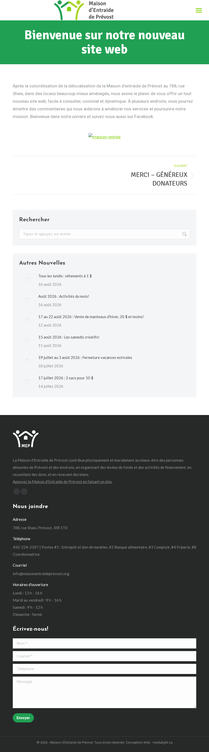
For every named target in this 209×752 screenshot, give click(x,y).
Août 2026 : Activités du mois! (63, 296)
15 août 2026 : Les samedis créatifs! (68, 337)
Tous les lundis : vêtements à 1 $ (65, 276)
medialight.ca (163, 742)
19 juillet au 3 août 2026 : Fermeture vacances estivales (85, 357)
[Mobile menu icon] (199, 10)
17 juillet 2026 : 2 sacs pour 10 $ (65, 377)
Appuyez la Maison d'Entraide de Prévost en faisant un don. (62, 481)
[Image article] (26, 280)
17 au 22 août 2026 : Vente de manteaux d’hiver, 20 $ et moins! (91, 316)
